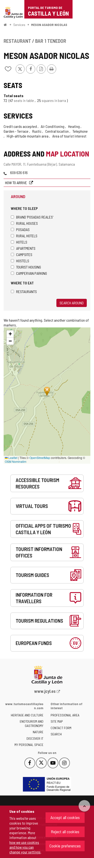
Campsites (24, 254)
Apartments (25, 248)
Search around (72, 303)
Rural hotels (26, 235)
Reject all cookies (65, 831)
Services (19, 25)
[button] (10, 334)
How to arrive (16, 182)
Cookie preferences (65, 845)
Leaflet (12, 458)
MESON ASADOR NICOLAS (49, 25)
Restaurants (26, 291)
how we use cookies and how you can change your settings (24, 847)
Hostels (22, 260)
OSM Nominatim (15, 461)
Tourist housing (28, 267)
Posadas (23, 229)
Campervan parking (31, 273)
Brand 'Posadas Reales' (34, 217)
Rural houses (27, 223)
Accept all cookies (65, 817)
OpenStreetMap (39, 458)
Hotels (21, 242)
